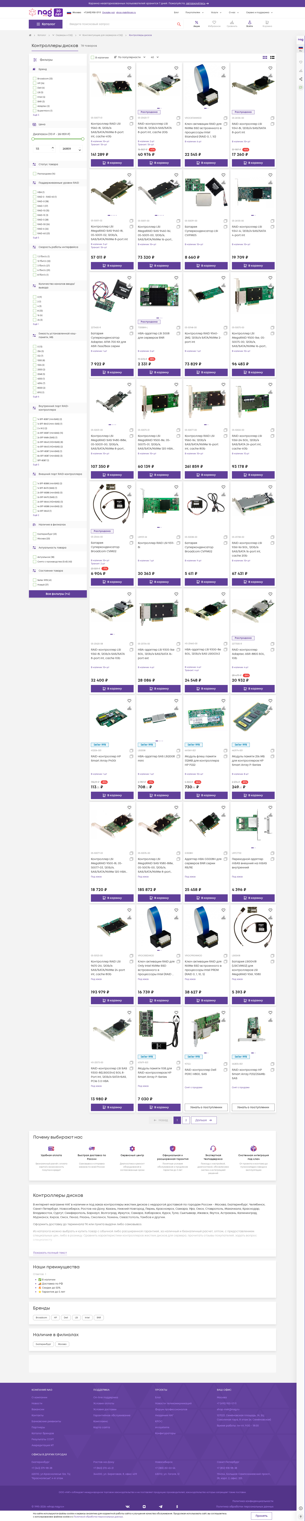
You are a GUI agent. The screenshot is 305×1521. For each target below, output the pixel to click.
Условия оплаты (103, 1403)
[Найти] (179, 24)
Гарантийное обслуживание (111, 1415)
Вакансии (38, 1409)
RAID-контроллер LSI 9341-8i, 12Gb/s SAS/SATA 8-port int (249, 128)
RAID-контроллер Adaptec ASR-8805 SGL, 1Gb (248, 654)
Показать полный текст (50, 1253)
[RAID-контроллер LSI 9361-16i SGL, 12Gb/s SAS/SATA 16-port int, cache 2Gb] (253, 504)
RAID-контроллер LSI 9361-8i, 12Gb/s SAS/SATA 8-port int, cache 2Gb (155, 128)
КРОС (158, 1421)
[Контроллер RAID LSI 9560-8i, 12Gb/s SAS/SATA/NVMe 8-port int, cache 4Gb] (112, 85)
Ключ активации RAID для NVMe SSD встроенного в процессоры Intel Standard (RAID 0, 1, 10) (203, 130)
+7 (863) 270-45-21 (103, 1468)
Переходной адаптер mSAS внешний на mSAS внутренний (249, 863)
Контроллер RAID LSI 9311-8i (156, 545)
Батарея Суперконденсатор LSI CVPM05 (201, 231)
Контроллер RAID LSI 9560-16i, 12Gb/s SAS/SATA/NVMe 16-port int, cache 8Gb (201, 442)
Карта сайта (101, 1427)
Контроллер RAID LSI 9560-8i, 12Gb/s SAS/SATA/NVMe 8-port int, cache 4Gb (107, 130)
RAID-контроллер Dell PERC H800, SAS (200, 1072)
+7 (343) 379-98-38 (42, 1468)
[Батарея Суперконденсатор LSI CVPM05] (206, 192)
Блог (176, 12)
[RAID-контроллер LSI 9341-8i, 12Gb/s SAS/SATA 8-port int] (253, 85)
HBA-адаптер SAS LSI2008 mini (156, 759)
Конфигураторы (165, 1433)
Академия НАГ (164, 1415)
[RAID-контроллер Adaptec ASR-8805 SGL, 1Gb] (253, 611)
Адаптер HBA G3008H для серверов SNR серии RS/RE (203, 863)
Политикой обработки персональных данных (98, 1516)
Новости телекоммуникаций (173, 1403)
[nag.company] (127, 1506)
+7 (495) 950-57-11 (92, 12)
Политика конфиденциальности (252, 1501)
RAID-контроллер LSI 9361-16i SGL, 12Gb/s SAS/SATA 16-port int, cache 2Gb (247, 549)
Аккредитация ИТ (43, 1445)
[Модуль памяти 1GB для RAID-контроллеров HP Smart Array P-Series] (159, 1030)
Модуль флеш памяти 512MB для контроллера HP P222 (202, 761)
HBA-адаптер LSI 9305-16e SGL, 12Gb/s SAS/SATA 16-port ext (156, 654)
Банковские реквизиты (46, 1421)
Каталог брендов (43, 1433)
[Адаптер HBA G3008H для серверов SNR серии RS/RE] (206, 825)
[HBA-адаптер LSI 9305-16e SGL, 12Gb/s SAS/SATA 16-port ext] (159, 611)
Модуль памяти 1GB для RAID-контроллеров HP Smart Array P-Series (155, 1073)
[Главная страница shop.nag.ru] (46, 12)
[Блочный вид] (265, 57)
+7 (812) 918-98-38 (227, 1468)
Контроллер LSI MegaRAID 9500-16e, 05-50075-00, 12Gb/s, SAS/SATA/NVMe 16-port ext (248, 340)
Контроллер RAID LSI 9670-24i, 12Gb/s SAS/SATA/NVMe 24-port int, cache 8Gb (108, 968)
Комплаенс (100, 1421)
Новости (37, 1403)
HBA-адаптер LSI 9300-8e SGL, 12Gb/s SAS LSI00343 (203, 652)
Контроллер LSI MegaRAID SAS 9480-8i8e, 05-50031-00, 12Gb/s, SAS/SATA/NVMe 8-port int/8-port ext (109, 442)
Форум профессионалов (171, 1409)
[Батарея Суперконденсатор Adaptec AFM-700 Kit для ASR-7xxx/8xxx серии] (112, 295)
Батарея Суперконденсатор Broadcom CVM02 (105, 547)
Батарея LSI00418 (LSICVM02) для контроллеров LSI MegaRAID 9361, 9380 (246, 968)
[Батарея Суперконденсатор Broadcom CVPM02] (206, 504)
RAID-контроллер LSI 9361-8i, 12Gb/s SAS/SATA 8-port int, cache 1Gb (108, 654)
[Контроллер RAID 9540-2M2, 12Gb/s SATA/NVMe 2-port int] (206, 295)
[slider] (33, 139)
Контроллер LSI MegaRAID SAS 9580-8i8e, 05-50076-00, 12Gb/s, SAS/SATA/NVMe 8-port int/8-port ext (156, 865)
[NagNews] (161, 1506)
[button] (152, 3)
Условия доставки (104, 1409)
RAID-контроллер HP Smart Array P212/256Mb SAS (248, 1074)
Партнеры (38, 1427)
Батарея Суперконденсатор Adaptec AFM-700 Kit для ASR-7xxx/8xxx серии (108, 340)
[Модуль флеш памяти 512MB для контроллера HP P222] (206, 718)
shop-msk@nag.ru (126, 12)
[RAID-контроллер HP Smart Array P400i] (112, 718)
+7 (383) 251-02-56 (165, 1468)
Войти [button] (249, 26)
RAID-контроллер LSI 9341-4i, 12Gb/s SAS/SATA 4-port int (249, 231)
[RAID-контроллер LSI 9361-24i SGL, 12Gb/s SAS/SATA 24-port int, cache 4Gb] (253, 401)
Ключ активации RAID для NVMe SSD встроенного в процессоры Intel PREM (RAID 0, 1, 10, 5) (203, 968)
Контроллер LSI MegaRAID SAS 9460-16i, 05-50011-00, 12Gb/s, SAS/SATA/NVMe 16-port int (154, 233)
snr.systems (162, 1427)
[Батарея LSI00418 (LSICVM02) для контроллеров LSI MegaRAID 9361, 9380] (253, 927)
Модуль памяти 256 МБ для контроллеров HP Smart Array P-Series (248, 761)
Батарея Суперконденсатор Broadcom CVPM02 (199, 547)
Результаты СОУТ (43, 1439)
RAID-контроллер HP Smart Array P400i (106, 759)
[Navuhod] (144, 1506)
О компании (39, 1397)
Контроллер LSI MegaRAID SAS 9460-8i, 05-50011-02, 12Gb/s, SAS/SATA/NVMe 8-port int (109, 233)
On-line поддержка (105, 1397)
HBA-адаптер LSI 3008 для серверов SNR (153, 336)
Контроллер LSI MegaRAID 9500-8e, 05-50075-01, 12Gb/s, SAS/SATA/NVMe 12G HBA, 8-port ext (156, 442)
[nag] (177, 1506)
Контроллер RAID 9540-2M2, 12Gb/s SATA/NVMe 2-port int (203, 338)
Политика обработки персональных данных (244, 1506)
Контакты (38, 1415)
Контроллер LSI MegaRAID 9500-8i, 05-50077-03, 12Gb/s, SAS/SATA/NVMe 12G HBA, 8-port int (109, 865)
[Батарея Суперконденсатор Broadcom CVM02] (112, 504)
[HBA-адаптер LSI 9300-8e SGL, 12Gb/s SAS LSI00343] (206, 611)
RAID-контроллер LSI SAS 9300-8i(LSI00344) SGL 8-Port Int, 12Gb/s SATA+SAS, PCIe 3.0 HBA (109, 1075)
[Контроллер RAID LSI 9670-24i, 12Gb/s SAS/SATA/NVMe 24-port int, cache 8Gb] (112, 927)
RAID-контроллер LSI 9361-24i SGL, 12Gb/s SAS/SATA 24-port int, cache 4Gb (247, 442)
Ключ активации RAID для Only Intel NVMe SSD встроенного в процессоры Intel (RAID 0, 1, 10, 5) (156, 968)
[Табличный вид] (272, 57)
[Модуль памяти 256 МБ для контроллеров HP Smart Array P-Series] (253, 718)
